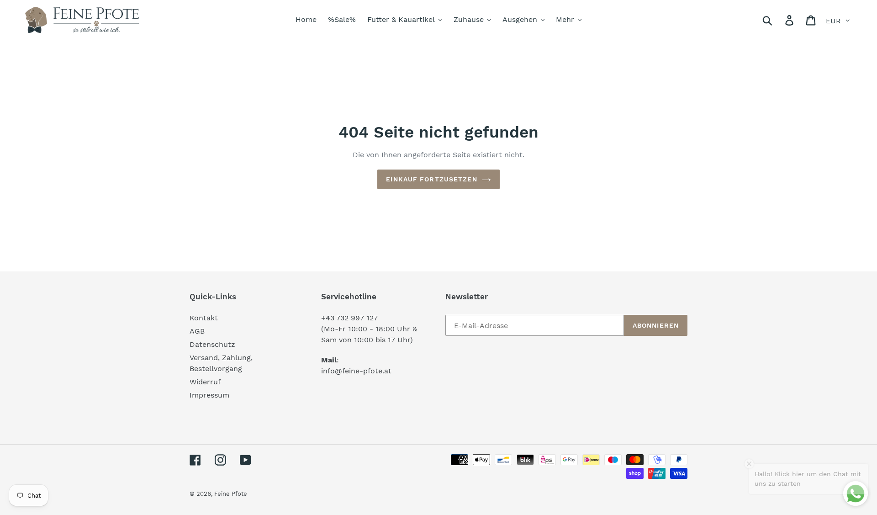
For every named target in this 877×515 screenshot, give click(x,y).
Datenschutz (212, 344)
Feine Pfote (230, 493)
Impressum (209, 395)
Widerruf (205, 381)
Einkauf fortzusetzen (431, 179)
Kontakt (204, 317)
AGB (197, 331)
